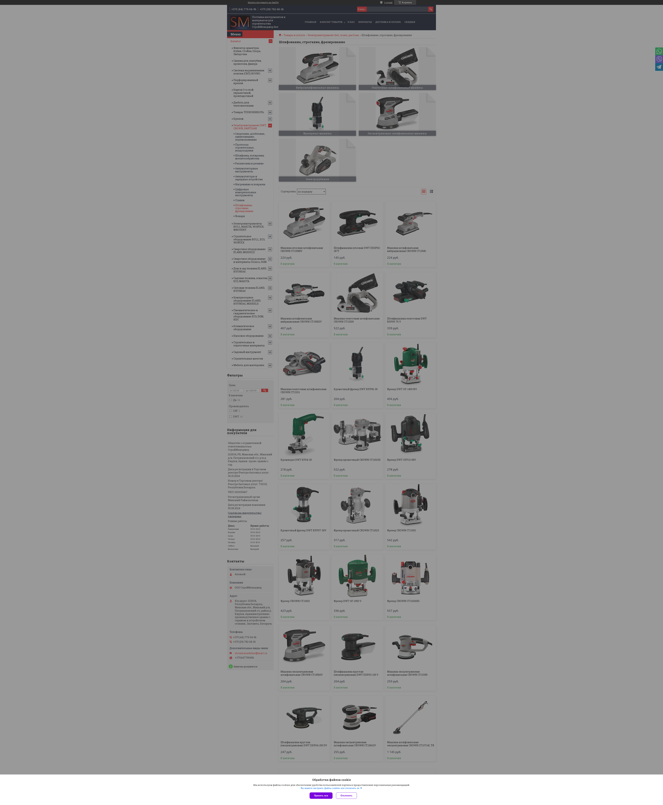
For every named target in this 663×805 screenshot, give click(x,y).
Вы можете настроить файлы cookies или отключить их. (330, 788)
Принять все (321, 795)
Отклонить (346, 795)
